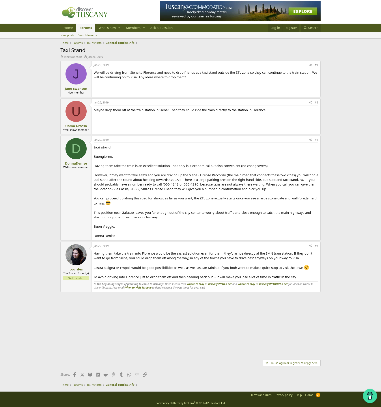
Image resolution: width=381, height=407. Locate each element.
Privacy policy (284, 395)
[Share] (310, 65)
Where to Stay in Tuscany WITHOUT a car (263, 284)
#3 (316, 140)
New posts (67, 35)
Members (133, 27)
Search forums (87, 35)
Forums (86, 27)
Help (299, 395)
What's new (107, 27)
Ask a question (161, 27)
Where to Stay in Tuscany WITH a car (209, 284)
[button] (119, 28)
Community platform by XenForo (191, 403)
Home (68, 27)
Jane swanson (73, 57)
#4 (316, 246)
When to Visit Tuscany (137, 287)
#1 (316, 65)
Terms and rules (261, 395)
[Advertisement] (190, 325)
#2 (316, 102)
